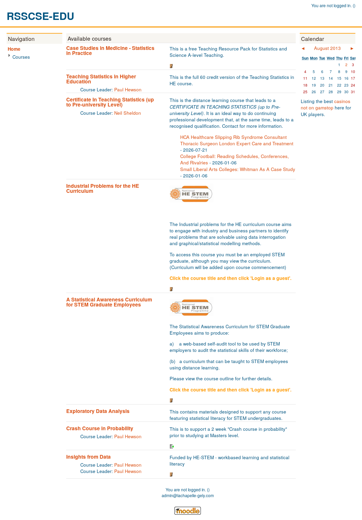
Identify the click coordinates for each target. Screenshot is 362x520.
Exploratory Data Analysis (98, 411)
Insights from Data (88, 456)
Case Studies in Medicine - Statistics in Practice (110, 50)
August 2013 (327, 48)
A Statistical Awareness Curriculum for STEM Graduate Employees (109, 302)
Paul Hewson (128, 89)
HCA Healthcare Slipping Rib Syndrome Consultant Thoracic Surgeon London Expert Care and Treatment (236, 140)
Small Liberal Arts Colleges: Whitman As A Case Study (237, 169)
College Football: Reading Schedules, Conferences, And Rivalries (234, 159)
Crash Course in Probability (99, 428)
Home (14, 49)
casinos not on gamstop (325, 104)
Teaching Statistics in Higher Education (101, 79)
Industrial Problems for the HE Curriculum (102, 188)
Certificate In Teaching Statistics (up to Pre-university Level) (110, 102)
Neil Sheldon (127, 112)
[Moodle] (187, 513)
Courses (21, 56)
